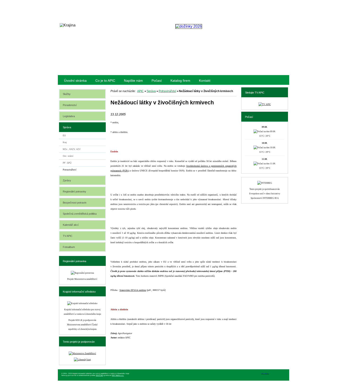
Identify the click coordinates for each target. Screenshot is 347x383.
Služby (67, 94)
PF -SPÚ (67, 163)
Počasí (157, 80)
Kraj (65, 142)
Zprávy (67, 180)
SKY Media (265, 373)
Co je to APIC (105, 80)
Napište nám (133, 80)
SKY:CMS (99, 375)
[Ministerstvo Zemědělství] (82, 353)
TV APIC (67, 235)
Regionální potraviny (74, 191)
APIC (140, 91)
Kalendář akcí (71, 224)
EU (64, 135)
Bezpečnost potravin (74, 202)
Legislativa (69, 116)
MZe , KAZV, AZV (71, 149)
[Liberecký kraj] (82, 359)
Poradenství (70, 105)
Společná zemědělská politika (80, 213)
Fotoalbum (69, 247)
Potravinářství (167, 91)
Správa (151, 91)
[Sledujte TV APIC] (264, 104)
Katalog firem (180, 80)
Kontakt (204, 80)
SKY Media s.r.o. (118, 375)
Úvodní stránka (75, 80)
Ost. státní (68, 156)
